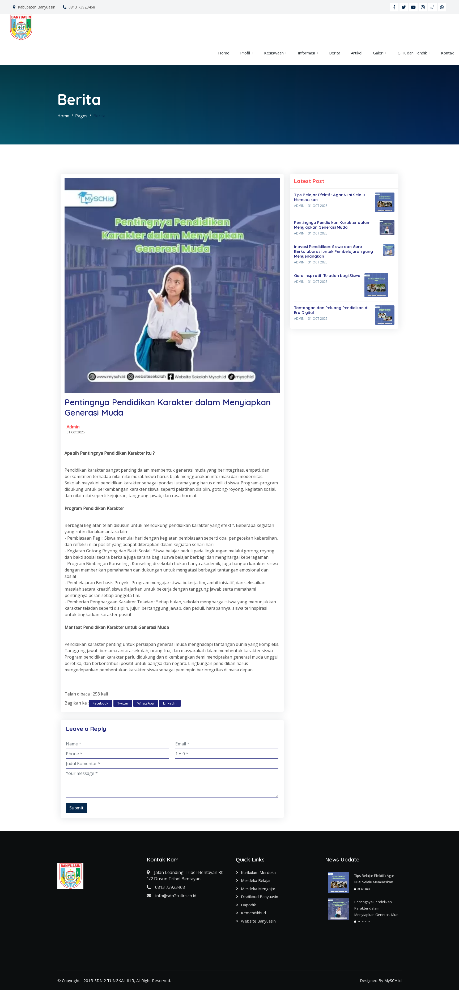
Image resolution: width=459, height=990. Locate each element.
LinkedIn (170, 703)
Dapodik (248, 904)
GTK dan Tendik (412, 53)
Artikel (356, 53)
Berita (334, 53)
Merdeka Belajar (256, 880)
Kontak (447, 53)
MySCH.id (393, 980)
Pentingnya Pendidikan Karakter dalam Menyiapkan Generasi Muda (332, 225)
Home (224, 53)
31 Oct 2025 (318, 205)
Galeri (378, 53)
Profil (245, 53)
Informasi (306, 53)
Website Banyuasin (258, 921)
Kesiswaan (274, 53)
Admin (73, 427)
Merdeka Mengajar (258, 888)
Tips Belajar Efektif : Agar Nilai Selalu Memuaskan (329, 197)
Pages (81, 116)
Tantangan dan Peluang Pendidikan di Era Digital (331, 310)
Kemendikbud (253, 912)
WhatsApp (145, 703)
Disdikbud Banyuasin (259, 896)
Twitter (122, 703)
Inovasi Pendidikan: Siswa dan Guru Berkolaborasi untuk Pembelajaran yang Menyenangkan (333, 251)
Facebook (100, 703)
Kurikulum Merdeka (258, 872)
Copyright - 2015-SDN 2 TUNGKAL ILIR (98, 980)
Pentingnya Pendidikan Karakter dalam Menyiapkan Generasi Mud (376, 908)
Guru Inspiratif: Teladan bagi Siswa (327, 275)
